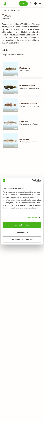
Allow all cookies (22, 225)
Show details (32, 218)
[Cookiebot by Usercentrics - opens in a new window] (31, 180)
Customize (20, 232)
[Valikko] (40, 3)
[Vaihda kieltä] (35, 3)
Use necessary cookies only (22, 239)
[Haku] (31, 3)
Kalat (11, 10)
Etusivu (4, 10)
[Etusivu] (4, 3)
